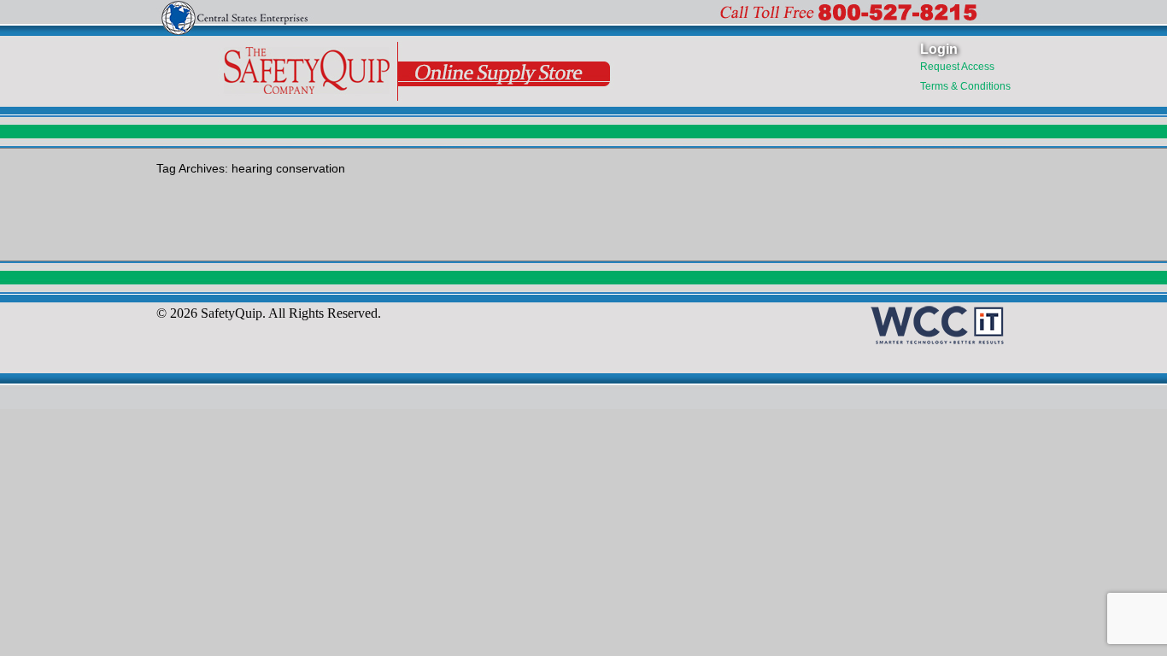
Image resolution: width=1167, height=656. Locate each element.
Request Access (957, 67)
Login (939, 49)
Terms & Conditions (965, 86)
